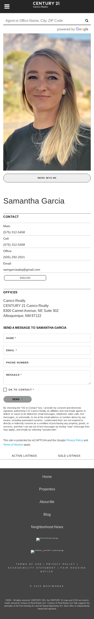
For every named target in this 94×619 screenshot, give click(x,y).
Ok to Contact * (21, 389)
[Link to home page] (47, 6)
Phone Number (17, 362)
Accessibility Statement (32, 568)
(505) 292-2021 (14, 257)
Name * (11, 338)
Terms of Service (13, 444)
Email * (11, 350)
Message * (14, 374)
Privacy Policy (74, 440)
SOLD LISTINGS (69, 455)
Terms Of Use (29, 564)
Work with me (47, 178)
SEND (16, 399)
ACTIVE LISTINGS (24, 455)
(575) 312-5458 (14, 232)
